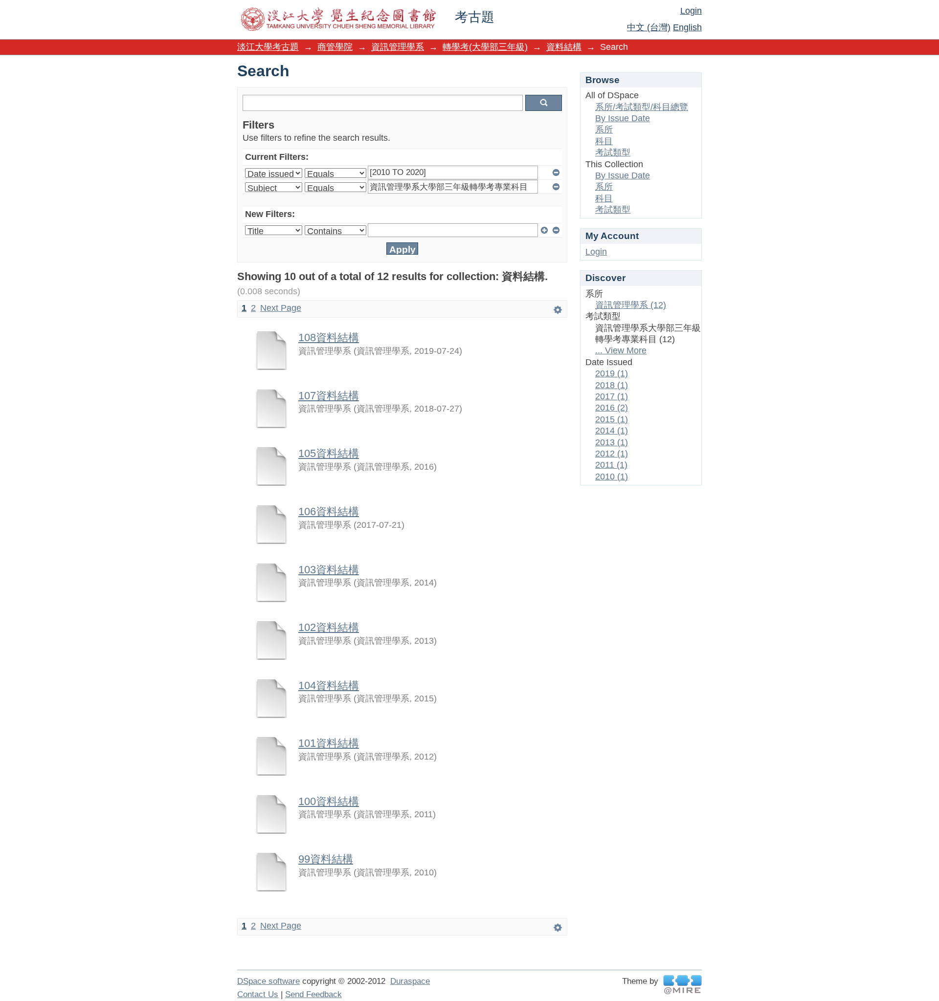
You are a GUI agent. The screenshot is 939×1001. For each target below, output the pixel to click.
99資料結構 (325, 859)
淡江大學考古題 (268, 47)
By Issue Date (622, 118)
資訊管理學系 (397, 47)
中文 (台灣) (649, 27)
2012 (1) (611, 453)
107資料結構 (328, 396)
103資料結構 (328, 570)
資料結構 (563, 47)
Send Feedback (313, 994)
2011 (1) (611, 465)
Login (691, 11)
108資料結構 (328, 337)
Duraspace (410, 981)
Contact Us (257, 994)
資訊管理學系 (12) (630, 305)
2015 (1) (611, 419)
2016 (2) (611, 408)
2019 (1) (611, 373)
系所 (604, 129)
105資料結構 (328, 453)
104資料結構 (328, 685)
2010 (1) (611, 476)
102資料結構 (328, 627)
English (687, 27)
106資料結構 (328, 511)
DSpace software (268, 981)
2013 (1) (611, 442)
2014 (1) (611, 430)
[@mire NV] (682, 984)
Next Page (280, 308)
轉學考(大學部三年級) (485, 47)
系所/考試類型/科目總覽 (641, 107)
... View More (621, 350)
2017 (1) (611, 396)
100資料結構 (328, 801)
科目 (604, 141)
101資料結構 (328, 743)
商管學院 (335, 47)
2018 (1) (611, 385)
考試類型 (612, 152)
